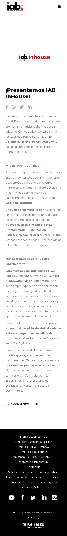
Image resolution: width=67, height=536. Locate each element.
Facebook (22, 497)
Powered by (33, 517)
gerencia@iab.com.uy (34, 452)
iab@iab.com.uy (37, 436)
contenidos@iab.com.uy (33, 487)
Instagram (54, 497)
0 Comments (20, 404)
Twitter (33, 497)
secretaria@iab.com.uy (33, 462)
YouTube (11, 497)
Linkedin (44, 497)
